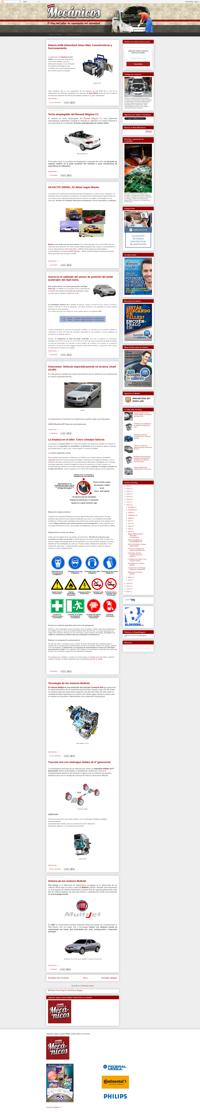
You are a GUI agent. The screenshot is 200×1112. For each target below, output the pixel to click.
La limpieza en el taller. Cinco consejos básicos (76, 439)
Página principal (55, 34)
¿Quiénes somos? (74, 34)
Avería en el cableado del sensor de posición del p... (137, 549)
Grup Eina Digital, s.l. (54, 1107)
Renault (87, 118)
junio (130, 523)
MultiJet (85, 887)
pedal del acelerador (75, 291)
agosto (130, 518)
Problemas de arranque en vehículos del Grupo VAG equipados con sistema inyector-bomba (142, 459)
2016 (128, 505)
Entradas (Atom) (88, 986)
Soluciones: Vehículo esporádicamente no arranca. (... (135, 554)
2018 (128, 499)
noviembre (131, 510)
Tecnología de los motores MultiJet (69, 683)
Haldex (106, 769)
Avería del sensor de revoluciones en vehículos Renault (142, 436)
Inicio (85, 978)
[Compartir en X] (69, 102)
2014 (128, 586)
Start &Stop (93, 93)
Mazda (50, 244)
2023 (128, 486)
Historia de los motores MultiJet (67, 881)
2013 (128, 589)
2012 (128, 591)
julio (129, 521)
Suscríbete (138, 64)
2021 (128, 491)
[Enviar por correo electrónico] (65, 102)
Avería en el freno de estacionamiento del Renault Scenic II (143, 447)
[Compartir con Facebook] (71, 102)
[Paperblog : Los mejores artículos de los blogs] (130, 601)
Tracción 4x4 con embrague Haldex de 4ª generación (79, 762)
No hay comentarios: (55, 102)
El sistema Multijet (56, 687)
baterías (64, 57)
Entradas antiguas (109, 978)
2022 (128, 488)
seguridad (52, 460)
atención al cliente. (96, 659)
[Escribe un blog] (67, 102)
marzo (130, 531)
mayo (130, 526)
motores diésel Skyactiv (71, 251)
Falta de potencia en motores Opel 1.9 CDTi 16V (142, 468)
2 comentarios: (53, 175)
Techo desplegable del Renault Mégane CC (73, 114)
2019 (128, 496)
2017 (128, 502)
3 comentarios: (53, 265)
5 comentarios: (53, 354)
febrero (130, 577)
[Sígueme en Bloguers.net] (134, 625)
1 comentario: (53, 969)
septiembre (132, 515)
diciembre (131, 507)
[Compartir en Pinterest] (74, 102)
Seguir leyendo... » (53, 98)
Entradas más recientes (58, 978)
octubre (130, 512)
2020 (128, 494)
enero (130, 580)
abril (129, 529)
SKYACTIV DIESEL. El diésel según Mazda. (73, 187)
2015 (128, 583)
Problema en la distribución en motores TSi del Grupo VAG (142, 425)
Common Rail (97, 687)
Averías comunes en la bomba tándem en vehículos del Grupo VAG (143, 414)
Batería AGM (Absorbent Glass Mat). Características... (135, 535)
